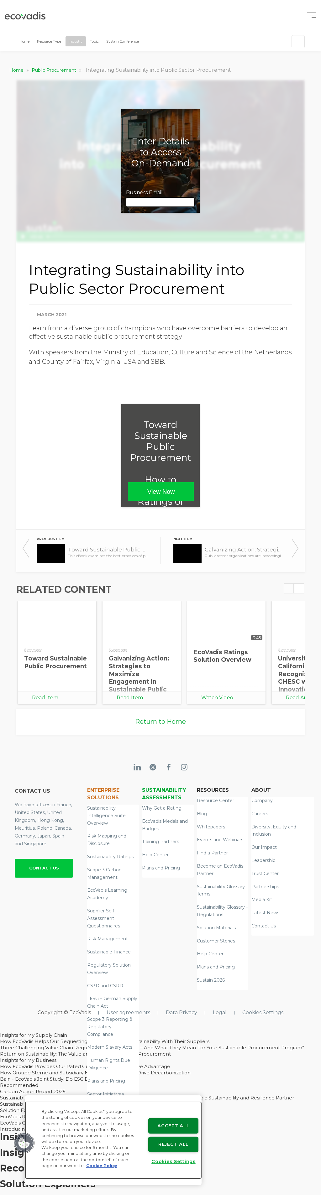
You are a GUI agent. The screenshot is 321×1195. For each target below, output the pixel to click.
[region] (113, 1140)
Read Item (45, 698)
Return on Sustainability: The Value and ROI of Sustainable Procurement (85, 1054)
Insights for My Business (28, 1060)
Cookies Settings (262, 1012)
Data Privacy (181, 1012)
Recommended (19, 1085)
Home (24, 41)
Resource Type (49, 41)
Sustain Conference (122, 41)
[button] (24, 1143)
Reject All (173, 1144)
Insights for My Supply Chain (33, 1035)
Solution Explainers (22, 1110)
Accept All (173, 1126)
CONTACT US (44, 867)
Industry (75, 41)
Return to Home (160, 721)
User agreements (128, 1012)
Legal (220, 1012)
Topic (94, 41)
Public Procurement (54, 70)
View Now (161, 491)
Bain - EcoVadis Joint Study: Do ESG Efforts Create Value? (67, 1079)
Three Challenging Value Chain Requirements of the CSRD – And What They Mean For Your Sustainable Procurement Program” (152, 1048)
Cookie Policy (101, 1165)
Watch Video (217, 698)
